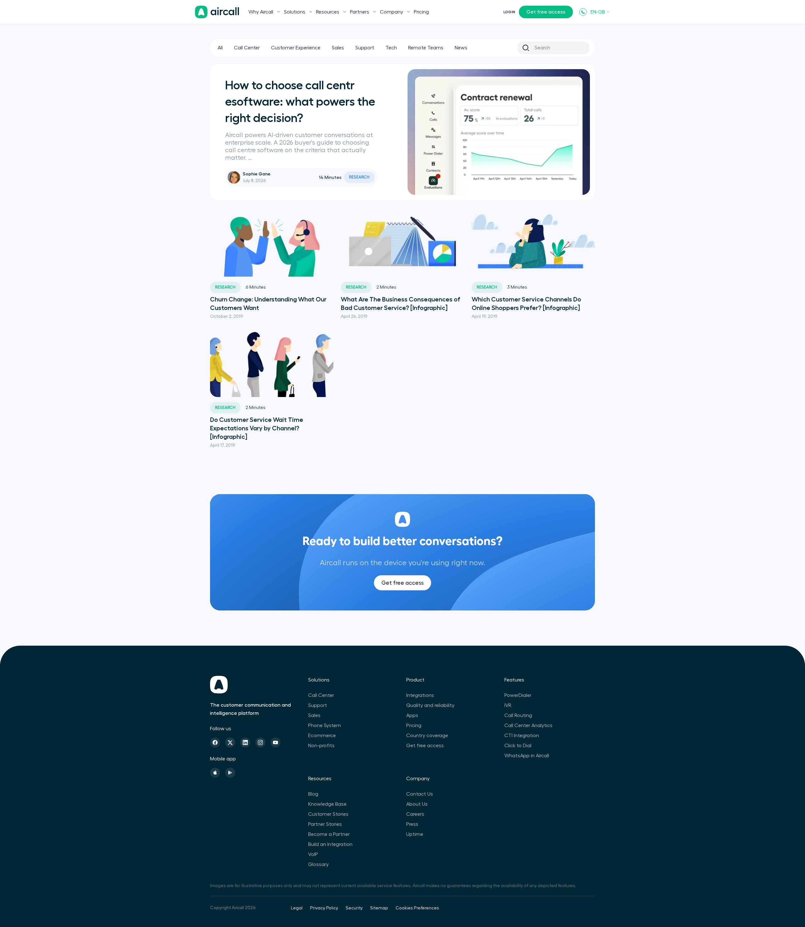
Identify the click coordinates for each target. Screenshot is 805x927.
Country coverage (427, 735)
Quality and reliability (430, 705)
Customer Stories (328, 814)
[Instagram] (260, 742)
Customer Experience (295, 47)
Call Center (247, 47)
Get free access (545, 11)
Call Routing (518, 715)
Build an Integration (330, 844)
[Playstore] (230, 773)
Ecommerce (322, 735)
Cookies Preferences (417, 908)
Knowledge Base (327, 804)
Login (509, 12)
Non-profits (321, 745)
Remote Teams (425, 47)
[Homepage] (217, 12)
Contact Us (419, 794)
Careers (415, 814)
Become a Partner (329, 834)
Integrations (420, 695)
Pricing (421, 11)
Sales (338, 47)
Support (364, 47)
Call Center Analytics (528, 725)
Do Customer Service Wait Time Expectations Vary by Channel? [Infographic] (256, 428)
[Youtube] (275, 742)
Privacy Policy (324, 908)
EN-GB (598, 11)
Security (354, 908)
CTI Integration (521, 735)
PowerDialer (517, 695)
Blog (313, 794)
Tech (391, 47)
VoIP (313, 854)
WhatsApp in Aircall (526, 755)
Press (412, 824)
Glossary (318, 864)
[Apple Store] (215, 773)
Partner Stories (325, 824)
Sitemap (379, 908)
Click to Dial (517, 745)
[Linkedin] (245, 742)
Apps (412, 715)
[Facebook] (215, 742)
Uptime (414, 834)
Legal (297, 908)
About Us (417, 804)
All (220, 47)
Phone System (324, 725)
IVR (507, 705)
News (461, 47)
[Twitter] (230, 742)
